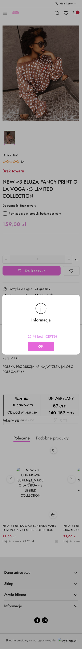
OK (41, 346)
